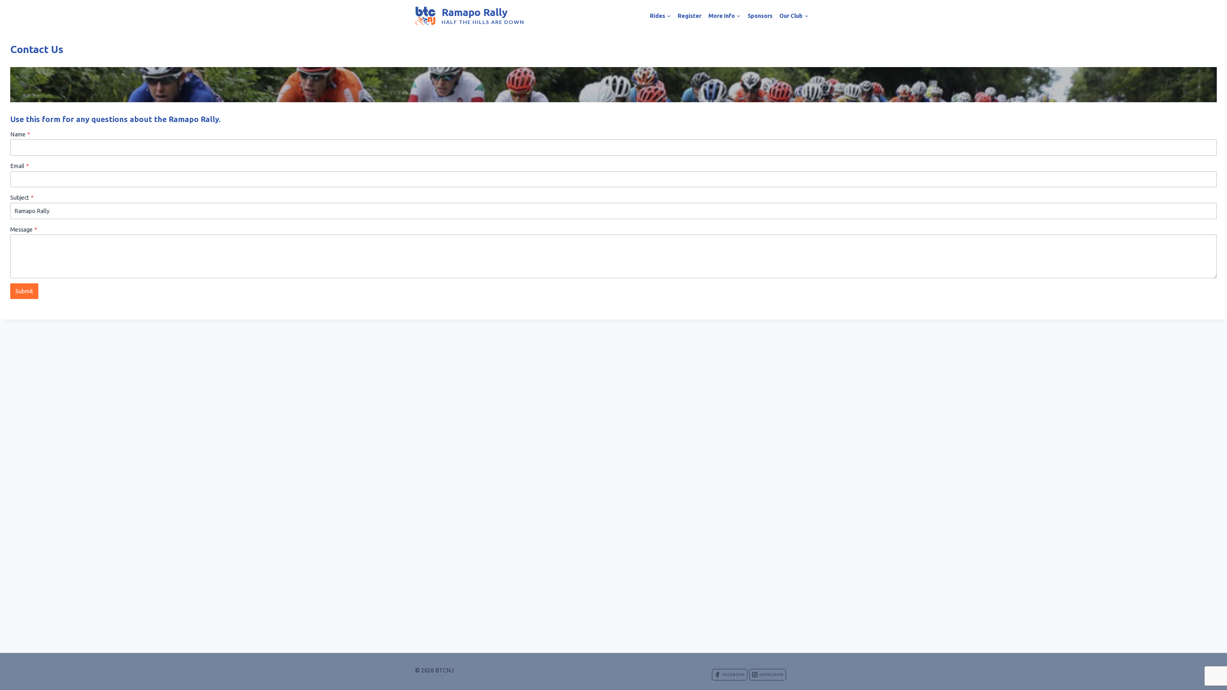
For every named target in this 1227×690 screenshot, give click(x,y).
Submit (24, 291)
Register (689, 15)
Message (23, 229)
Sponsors (760, 15)
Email (19, 166)
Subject (22, 197)
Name (20, 134)
